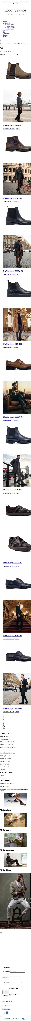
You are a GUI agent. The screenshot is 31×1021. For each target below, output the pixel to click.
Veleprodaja (6, 33)
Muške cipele (10, 24)
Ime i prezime (6, 971)
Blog (4, 32)
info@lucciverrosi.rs (9, 747)
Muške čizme (10, 29)
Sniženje (5, 30)
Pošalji (6, 992)
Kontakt (5, 36)
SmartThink (10, 789)
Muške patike (10, 26)
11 (4, 728)
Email (4, 977)
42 (21, 43)
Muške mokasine (11, 27)
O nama (5, 35)
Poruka (4, 982)
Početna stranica (4, 43)
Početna (5, 21)
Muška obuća (6, 23)
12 (4, 729)
